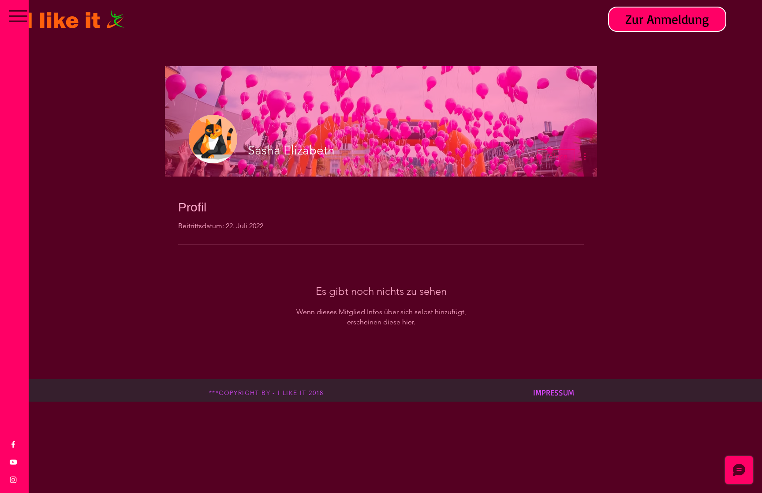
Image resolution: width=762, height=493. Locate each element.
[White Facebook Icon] (13, 444)
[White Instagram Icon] (13, 479)
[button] (18, 16)
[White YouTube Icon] (13, 462)
